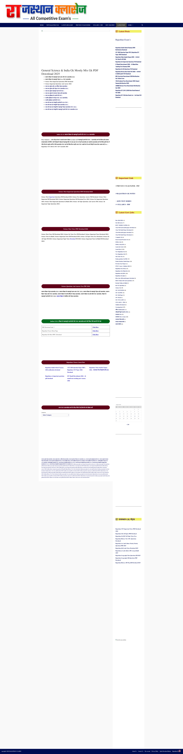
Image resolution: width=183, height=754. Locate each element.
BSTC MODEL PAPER (121, 225)
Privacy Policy (155, 751)
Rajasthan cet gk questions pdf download (126, 69)
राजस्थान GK (118, 314)
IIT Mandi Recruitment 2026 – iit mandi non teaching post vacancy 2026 (76, 378)
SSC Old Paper (119, 295)
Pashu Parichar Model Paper (123, 261)
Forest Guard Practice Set (122, 239)
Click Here (96, 327)
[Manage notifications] (179, 751)
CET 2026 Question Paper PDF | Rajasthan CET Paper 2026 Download (76, 370)
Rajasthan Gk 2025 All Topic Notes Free (126, 536)
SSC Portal (118, 297)
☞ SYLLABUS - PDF (123, 204)
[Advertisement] (75, 122)
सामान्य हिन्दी (118, 324)
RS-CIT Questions (120, 285)
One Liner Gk (119, 256)
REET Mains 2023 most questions (124, 280)
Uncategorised (119, 307)
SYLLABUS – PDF (98, 25)
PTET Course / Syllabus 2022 (123, 266)
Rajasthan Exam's (176, 751)
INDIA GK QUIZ (120, 244)
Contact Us (140, 751)
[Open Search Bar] (142, 25)
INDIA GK (118, 242)
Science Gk (118, 288)
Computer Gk (119, 237)
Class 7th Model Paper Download (124, 230)
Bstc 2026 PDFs (110, 25)
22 (134, 416)
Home (42, 25)
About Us (134, 751)
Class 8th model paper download (123, 232)
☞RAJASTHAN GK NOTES (125, 193)
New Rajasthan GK (120, 254)
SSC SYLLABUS (120, 300)
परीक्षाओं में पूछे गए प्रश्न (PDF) (122, 312)
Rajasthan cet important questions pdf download (128, 62)
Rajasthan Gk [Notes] (121, 268)
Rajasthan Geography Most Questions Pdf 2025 (128, 555)
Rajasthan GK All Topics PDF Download (126, 534)
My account (147, 751)
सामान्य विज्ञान (60, 296)
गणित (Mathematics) (120, 309)
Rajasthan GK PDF (120, 273)
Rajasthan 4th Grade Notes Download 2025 (127, 548)
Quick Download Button (165, 751)
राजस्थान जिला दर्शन (120, 319)
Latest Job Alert (67, 25)
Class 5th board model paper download (125, 227)
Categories (43, 412)
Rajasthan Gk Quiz (120, 276)
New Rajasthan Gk (52, 25)
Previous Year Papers (83, 25)
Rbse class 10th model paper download (125, 278)
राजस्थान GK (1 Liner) (121, 317)
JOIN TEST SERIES (124, 201)
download (73, 239)
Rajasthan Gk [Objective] (122, 271)
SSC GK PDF (119, 292)
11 (120, 413)
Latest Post (121, 25)
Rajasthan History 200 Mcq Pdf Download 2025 (128, 563)
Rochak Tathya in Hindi (121, 283)
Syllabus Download (120, 305)
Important (52, 197)
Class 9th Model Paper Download (124, 235)
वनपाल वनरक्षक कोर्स (120, 321)
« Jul (128, 424)
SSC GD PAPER (120, 290)
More (130, 25)
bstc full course (119, 223)
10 (116, 413)
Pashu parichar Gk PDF (121, 259)
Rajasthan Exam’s (123, 39)
